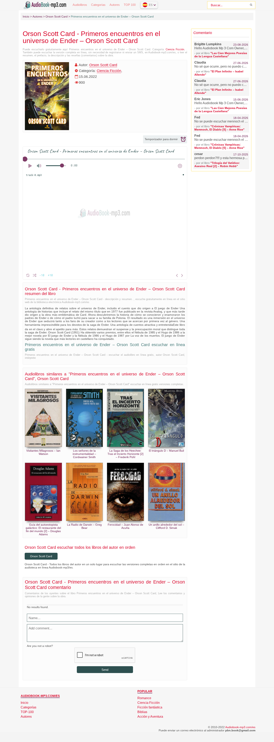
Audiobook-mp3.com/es (240, 727)
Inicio (24, 702)
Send (104, 669)
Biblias (142, 712)
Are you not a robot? (40, 645)
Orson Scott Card (103, 65)
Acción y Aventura (150, 716)
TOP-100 (27, 712)
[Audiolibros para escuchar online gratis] (46, 4)
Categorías (98, 4)
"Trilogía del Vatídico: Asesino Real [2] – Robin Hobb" (217, 164)
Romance (144, 698)
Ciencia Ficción (175, 49)
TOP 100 (130, 4)
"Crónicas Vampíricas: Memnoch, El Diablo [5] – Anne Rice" (219, 128)
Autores (115, 4)
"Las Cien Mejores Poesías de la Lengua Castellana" (220, 54)
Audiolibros (80, 4)
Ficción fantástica (149, 707)
